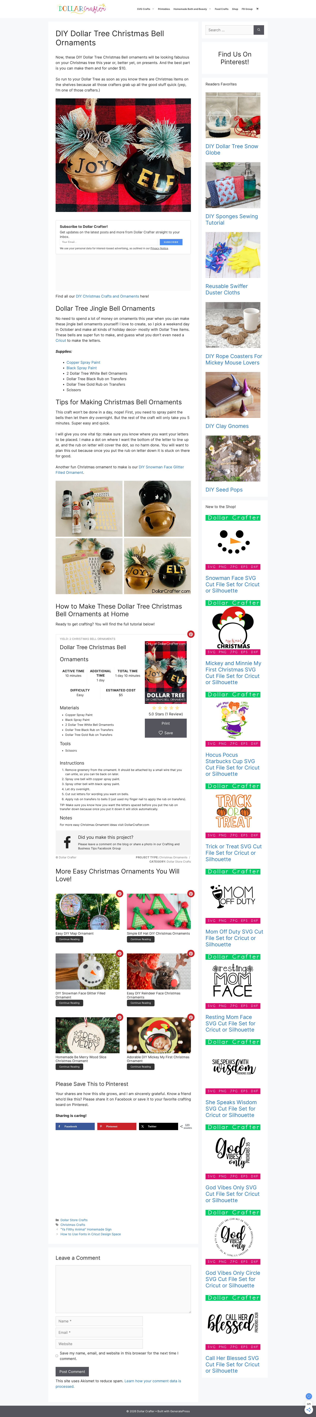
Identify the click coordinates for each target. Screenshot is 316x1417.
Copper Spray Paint (83, 362)
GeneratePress (180, 1411)
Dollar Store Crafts (74, 1220)
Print (166, 723)
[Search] (259, 30)
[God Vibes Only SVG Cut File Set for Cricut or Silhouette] (235, 1152)
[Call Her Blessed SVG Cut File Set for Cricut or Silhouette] (235, 1323)
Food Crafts (221, 8)
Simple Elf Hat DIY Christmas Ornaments (158, 933)
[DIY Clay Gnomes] (235, 395)
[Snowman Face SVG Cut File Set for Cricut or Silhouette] (235, 543)
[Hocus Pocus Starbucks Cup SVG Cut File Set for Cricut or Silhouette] (235, 720)
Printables (164, 8)
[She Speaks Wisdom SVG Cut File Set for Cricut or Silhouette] (235, 1067)
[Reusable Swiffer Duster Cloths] (235, 255)
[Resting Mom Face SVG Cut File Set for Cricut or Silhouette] (235, 982)
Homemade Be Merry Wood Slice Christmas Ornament (81, 1059)
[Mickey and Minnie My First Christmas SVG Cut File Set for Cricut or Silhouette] (235, 628)
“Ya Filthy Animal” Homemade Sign (86, 1229)
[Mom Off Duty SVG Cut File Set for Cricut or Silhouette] (235, 897)
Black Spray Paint (82, 368)
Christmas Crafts (73, 1225)
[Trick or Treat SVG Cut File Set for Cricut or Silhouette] (235, 811)
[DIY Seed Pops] (235, 459)
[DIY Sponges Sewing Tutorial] (235, 186)
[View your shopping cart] (257, 9)
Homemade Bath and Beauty (190, 8)
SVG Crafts (143, 8)
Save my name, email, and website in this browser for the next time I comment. (119, 1356)
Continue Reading (69, 939)
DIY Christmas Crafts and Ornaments (107, 296)
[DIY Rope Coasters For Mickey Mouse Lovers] (235, 325)
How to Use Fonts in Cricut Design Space (91, 1234)
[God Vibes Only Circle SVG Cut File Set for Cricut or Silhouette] (235, 1238)
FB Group (247, 8)
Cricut (61, 340)
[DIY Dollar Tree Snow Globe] (235, 116)
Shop (235, 8)
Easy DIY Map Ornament (75, 933)
